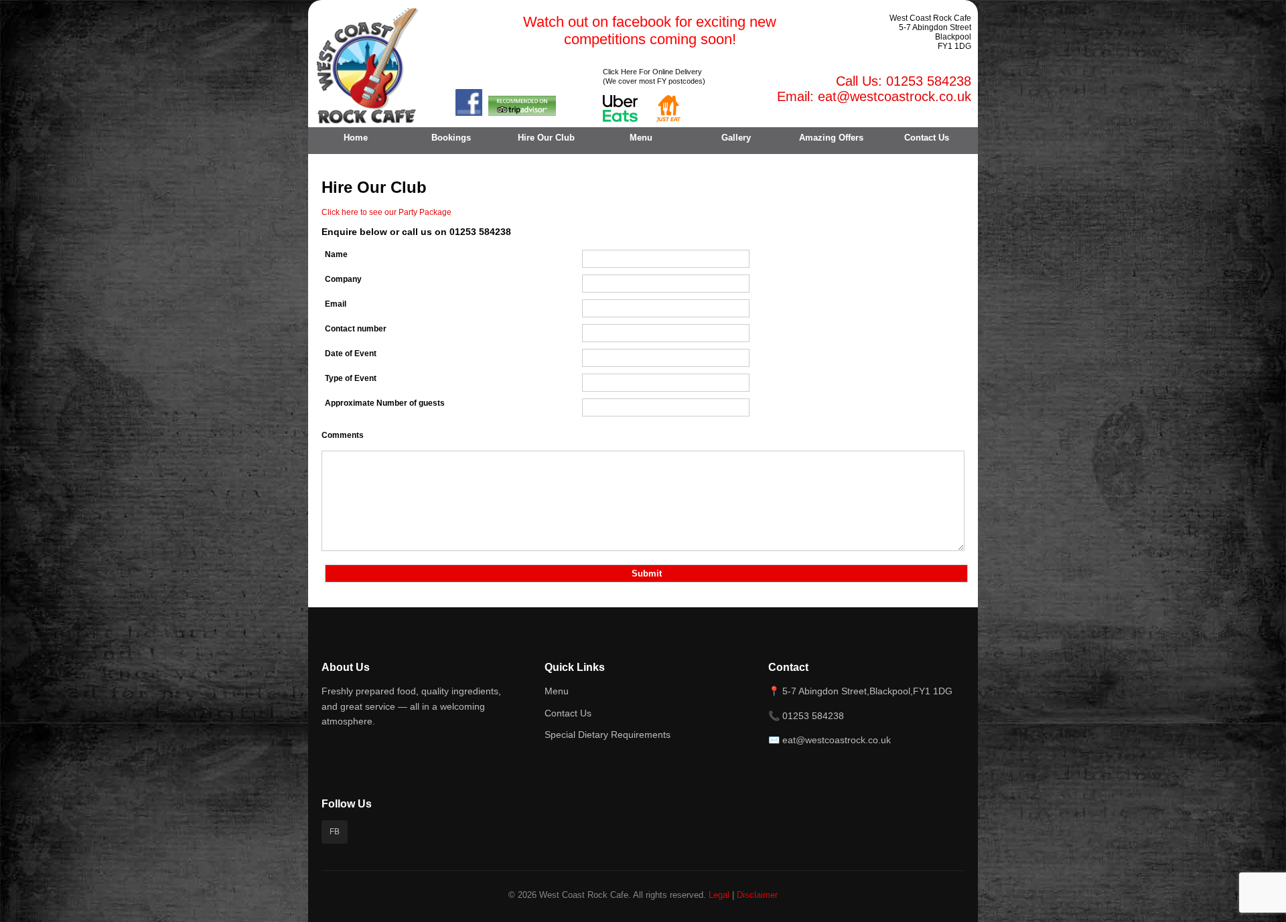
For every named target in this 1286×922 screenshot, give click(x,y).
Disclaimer (757, 895)
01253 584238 (928, 81)
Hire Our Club (546, 137)
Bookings (451, 137)
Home (356, 137)
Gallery (736, 137)
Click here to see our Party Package (386, 212)
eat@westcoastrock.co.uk (894, 96)
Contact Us (926, 137)
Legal (719, 895)
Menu (641, 137)
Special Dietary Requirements (607, 734)
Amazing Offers (831, 137)
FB (335, 831)
